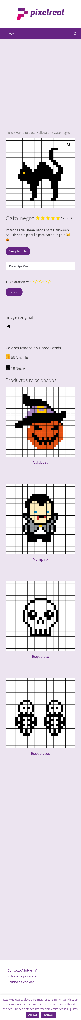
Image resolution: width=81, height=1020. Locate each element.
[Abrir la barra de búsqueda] (75, 33)
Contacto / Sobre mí (22, 970)
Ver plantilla (18, 251)
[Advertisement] (40, 90)
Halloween (43, 133)
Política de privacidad (23, 976)
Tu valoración (15, 282)
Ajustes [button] (73, 1009)
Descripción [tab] (18, 266)
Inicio (9, 133)
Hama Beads (25, 133)
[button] (68, 144)
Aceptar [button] (32, 1014)
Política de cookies (21, 982)
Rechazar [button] (48, 1014)
